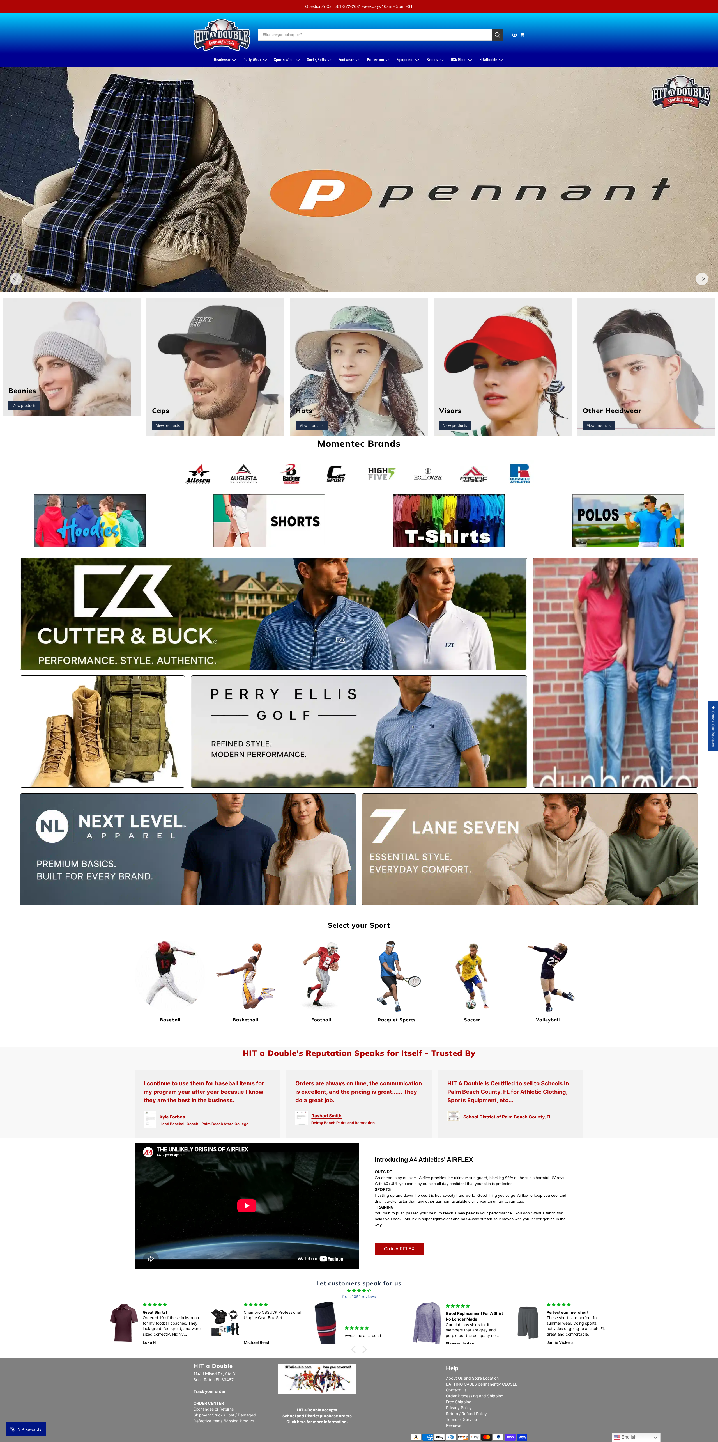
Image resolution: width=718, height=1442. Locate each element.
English (628, 1437)
